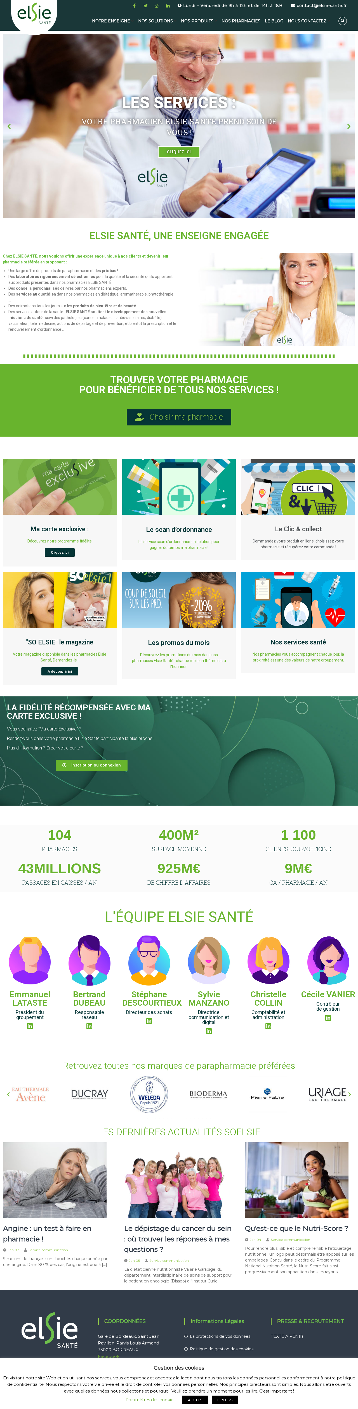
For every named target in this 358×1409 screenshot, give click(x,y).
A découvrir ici (60, 671)
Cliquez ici (60, 552)
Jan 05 (134, 1260)
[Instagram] (156, 5)
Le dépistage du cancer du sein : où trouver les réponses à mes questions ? (178, 1238)
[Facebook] (134, 5)
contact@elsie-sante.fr (321, 5)
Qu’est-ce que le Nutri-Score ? (296, 1228)
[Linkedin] (168, 5)
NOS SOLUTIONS (155, 20)
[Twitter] (145, 5)
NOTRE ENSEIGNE (111, 20)
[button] (9, 126)
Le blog (274, 20)
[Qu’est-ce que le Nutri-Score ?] (296, 1179)
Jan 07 (13, 1250)
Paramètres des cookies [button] (150, 1399)
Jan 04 (255, 1239)
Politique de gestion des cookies (221, 1348)
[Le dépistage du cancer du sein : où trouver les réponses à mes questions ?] (176, 1179)
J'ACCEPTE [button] (195, 1400)
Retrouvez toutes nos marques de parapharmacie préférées (179, 1065)
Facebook (108, 1356)
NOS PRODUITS (197, 20)
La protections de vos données (220, 1336)
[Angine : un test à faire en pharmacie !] (55, 1179)
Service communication (48, 1250)
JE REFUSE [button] (225, 1400)
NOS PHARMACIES (241, 20)
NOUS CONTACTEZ (307, 20)
